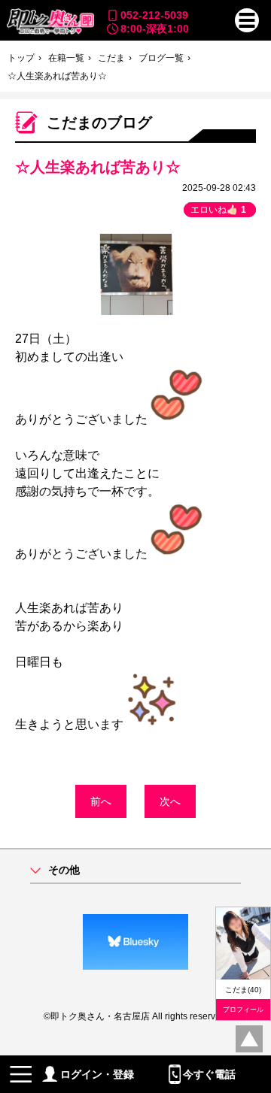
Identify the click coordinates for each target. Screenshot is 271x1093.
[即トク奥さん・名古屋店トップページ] (49, 21)
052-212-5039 (154, 15)
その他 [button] (64, 870)
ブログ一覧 (161, 58)
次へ (170, 801)
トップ (21, 58)
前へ (100, 801)
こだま (111, 58)
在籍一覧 (66, 58)
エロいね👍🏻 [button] (218, 209)
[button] (247, 20)
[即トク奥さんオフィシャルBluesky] (135, 942)
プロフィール (243, 1009)
